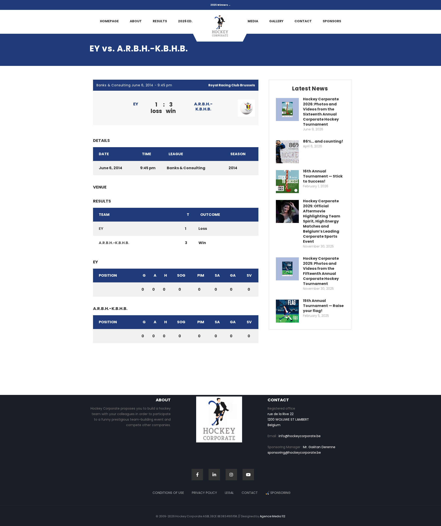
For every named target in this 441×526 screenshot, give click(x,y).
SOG (181, 275)
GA (233, 275)
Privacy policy (204, 492)
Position (108, 275)
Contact (250, 492)
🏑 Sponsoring (278, 492)
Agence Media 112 (272, 516)
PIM (200, 275)
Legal (229, 492)
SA (217, 275)
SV (249, 275)
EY (135, 104)
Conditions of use (168, 492)
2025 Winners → (220, 5)
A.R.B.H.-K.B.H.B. (203, 106)
